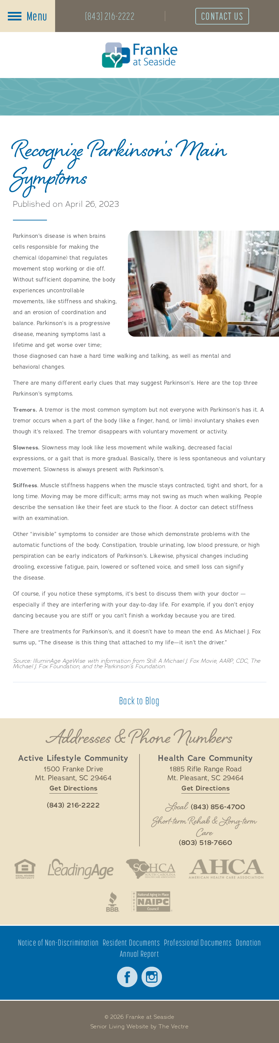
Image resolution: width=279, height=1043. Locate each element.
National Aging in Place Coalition (152, 901)
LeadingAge (80, 869)
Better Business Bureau (113, 901)
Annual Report (139, 954)
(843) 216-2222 (110, 16)
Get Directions (73, 788)
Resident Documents (131, 942)
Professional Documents (198, 942)
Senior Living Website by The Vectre (140, 1026)
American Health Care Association (226, 869)
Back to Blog (139, 700)
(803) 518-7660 (205, 843)
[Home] (139, 55)
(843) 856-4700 (218, 807)
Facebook (127, 977)
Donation (248, 942)
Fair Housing (25, 869)
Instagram (152, 977)
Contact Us (222, 16)
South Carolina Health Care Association (151, 869)
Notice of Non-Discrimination (58, 942)
